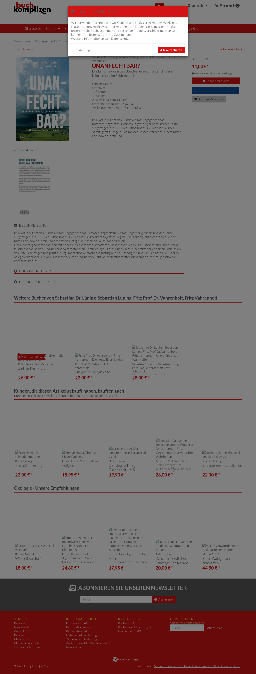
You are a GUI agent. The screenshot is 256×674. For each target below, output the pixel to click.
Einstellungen (83, 50)
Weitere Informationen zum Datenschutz (100, 39)
